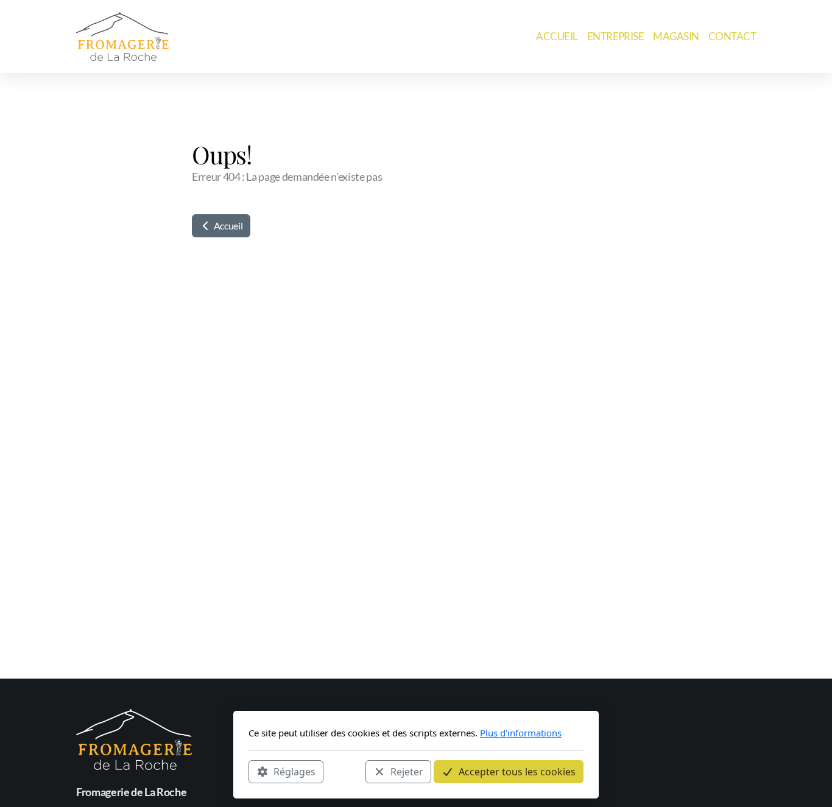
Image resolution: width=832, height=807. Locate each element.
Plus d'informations (521, 733)
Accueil (227, 225)
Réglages (294, 771)
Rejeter (406, 771)
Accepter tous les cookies (517, 771)
